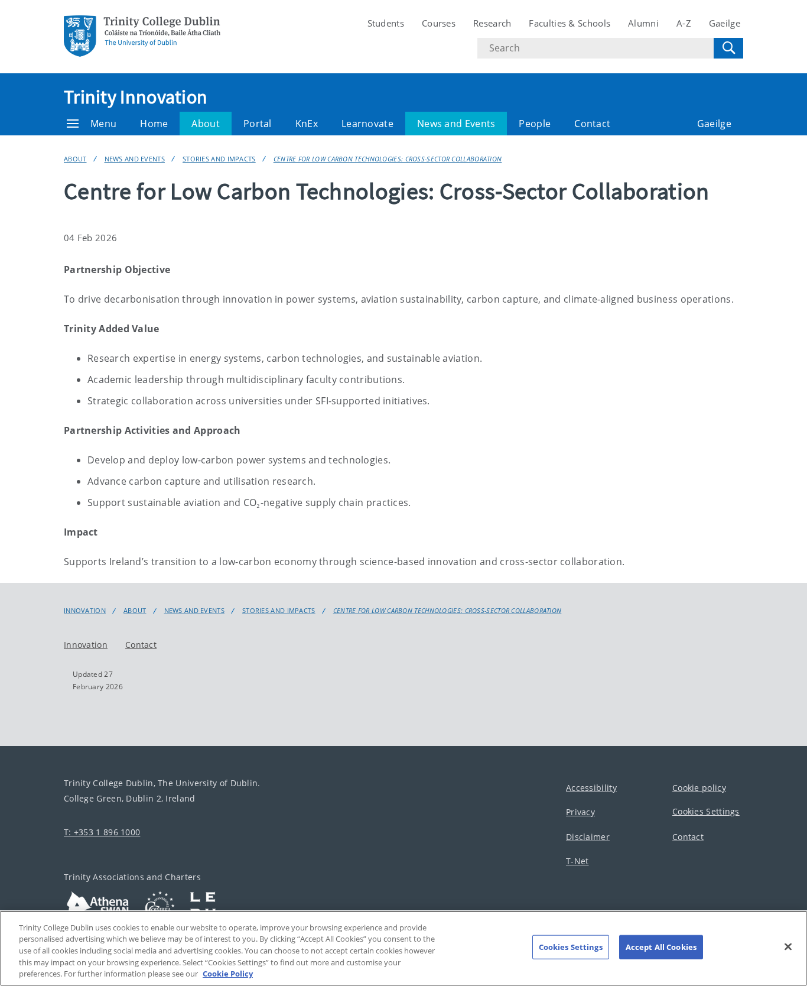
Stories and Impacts (219, 158)
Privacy (580, 812)
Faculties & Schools (569, 23)
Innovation (85, 610)
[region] (403, 948)
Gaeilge (724, 23)
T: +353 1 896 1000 (102, 832)
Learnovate (367, 123)
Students (385, 23)
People (535, 123)
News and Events (456, 123)
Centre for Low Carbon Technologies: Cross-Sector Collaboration (388, 158)
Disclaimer (588, 836)
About (205, 123)
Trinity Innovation (135, 97)
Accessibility (591, 787)
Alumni (643, 23)
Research (492, 23)
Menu (103, 123)
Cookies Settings (706, 811)
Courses (438, 23)
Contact (592, 123)
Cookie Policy (228, 973)
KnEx (306, 123)
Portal (257, 123)
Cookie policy (699, 787)
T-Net (577, 861)
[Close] (788, 947)
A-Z (683, 23)
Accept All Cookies (661, 947)
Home (154, 123)
